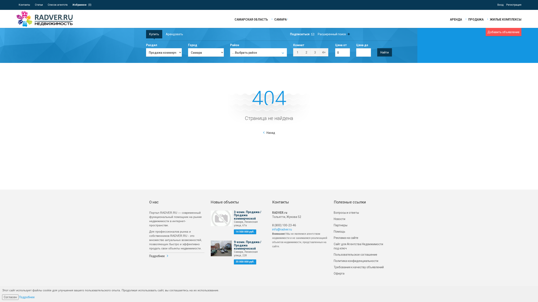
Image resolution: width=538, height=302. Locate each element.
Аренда (456, 19)
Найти (384, 52)
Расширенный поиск (332, 34)
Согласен (10, 297)
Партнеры (340, 225)
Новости (339, 219)
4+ (324, 52)
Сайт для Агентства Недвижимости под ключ (358, 246)
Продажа (476, 19)
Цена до (362, 45)
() (82, 4)
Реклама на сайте (346, 238)
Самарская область (251, 19)
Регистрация (513, 4)
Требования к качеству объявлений (359, 267)
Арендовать (174, 34)
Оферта (339, 273)
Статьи (39, 4)
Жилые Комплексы (505, 19)
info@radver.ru (282, 229)
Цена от (341, 45)
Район (234, 45)
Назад (270, 132)
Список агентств (58, 4)
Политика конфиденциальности (356, 261)
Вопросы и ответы (346, 212)
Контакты (24, 4)
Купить (154, 34)
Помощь (339, 231)
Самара (280, 19)
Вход (500, 4)
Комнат (298, 45)
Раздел (151, 45)
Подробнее (157, 256)
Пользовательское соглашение (355, 254)
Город (192, 45)
